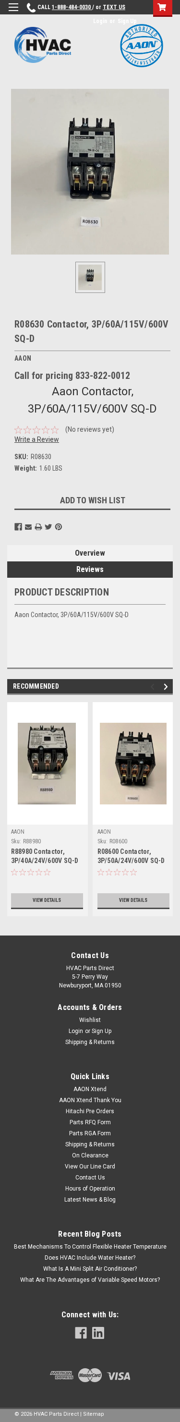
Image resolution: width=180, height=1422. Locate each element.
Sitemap (93, 1414)
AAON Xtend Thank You (90, 1100)
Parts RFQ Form (90, 1122)
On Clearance (90, 1155)
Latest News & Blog (90, 1199)
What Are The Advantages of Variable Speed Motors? (90, 1279)
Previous (153, 687)
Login (100, 21)
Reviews (90, 569)
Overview (90, 553)
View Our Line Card (90, 1166)
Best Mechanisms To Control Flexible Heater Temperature (90, 1246)
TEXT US (114, 7)
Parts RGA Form (90, 1133)
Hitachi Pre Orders (90, 1111)
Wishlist (90, 1020)
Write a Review (36, 439)
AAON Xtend (90, 1089)
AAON (18, 831)
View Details (47, 900)
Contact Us (90, 1177)
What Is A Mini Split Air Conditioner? (90, 1268)
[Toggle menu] (13, 13)
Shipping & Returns (90, 1042)
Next (167, 687)
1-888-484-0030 (72, 7)
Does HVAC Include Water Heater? (90, 1257)
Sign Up (127, 21)
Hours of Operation (90, 1188)
